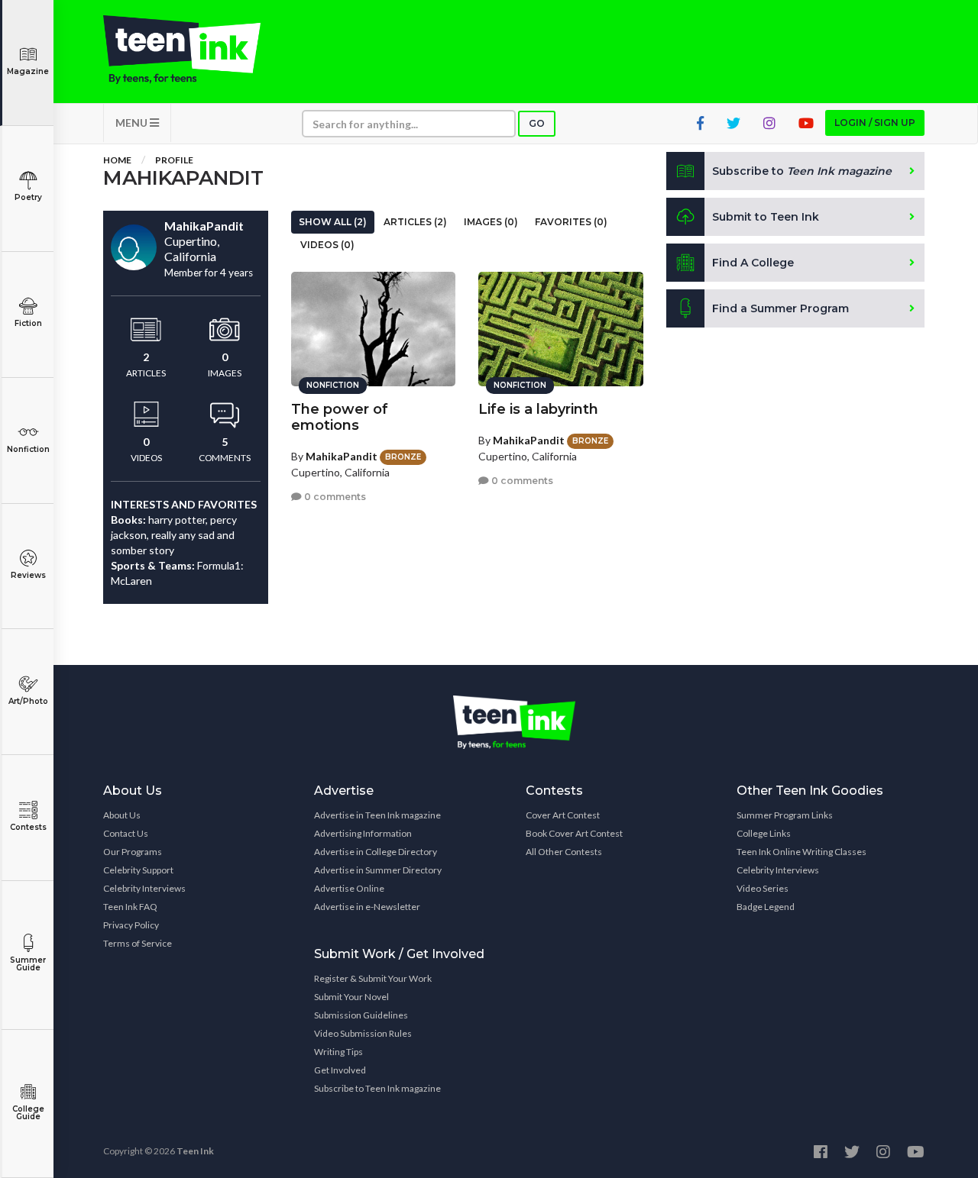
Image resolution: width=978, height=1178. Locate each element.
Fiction (28, 323)
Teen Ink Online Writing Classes (801, 851)
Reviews (28, 575)
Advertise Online (349, 888)
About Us (122, 815)
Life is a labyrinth (538, 409)
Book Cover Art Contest (574, 833)
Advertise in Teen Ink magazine (377, 815)
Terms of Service (137, 943)
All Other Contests (564, 851)
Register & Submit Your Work (373, 978)
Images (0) (491, 222)
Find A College (753, 262)
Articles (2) (415, 222)
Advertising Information (363, 833)
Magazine (28, 71)
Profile (174, 160)
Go (537, 123)
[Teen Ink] (197, 49)
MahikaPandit (341, 456)
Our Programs (132, 851)
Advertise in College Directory (375, 851)
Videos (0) (327, 244)
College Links (764, 833)
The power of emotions (339, 417)
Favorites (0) (571, 222)
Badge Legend (766, 906)
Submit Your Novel (351, 996)
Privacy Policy (131, 925)
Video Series (763, 888)
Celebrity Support (138, 870)
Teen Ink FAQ (130, 906)
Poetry (28, 197)
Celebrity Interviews (144, 888)
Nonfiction (28, 449)
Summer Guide (28, 964)
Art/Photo (28, 701)
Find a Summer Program (780, 308)
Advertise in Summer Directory (378, 870)
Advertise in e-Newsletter (367, 906)
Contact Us (125, 833)
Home (117, 160)
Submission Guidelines (361, 1015)
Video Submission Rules (363, 1033)
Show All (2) (333, 222)
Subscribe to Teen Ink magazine (377, 1088)
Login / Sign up (874, 122)
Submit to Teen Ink (765, 217)
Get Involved (340, 1070)
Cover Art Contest (563, 815)
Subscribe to (802, 171)
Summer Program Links (785, 815)
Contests (28, 827)
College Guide (28, 1113)
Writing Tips (338, 1051)
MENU (132, 122)
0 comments (334, 496)
